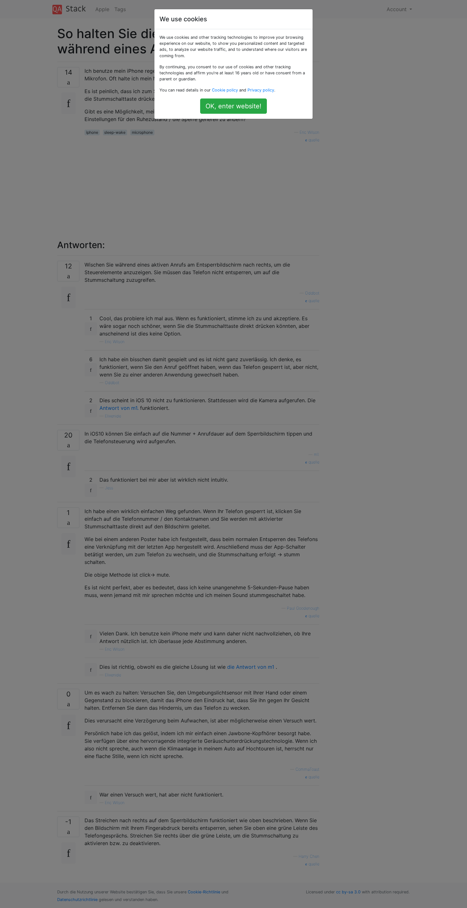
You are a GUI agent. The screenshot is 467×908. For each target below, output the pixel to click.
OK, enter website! (233, 106)
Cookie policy (225, 90)
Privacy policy (260, 90)
